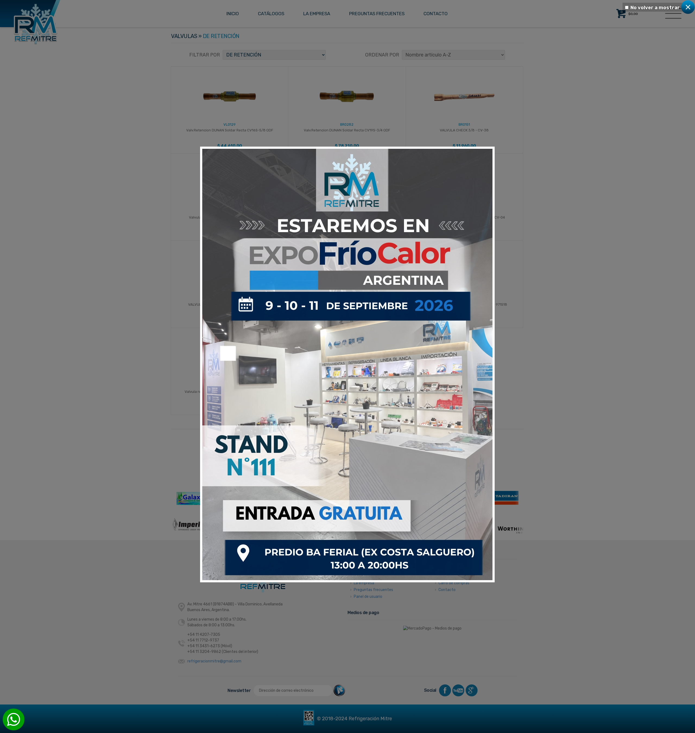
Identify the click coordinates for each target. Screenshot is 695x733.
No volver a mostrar (655, 8)
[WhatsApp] (13, 719)
